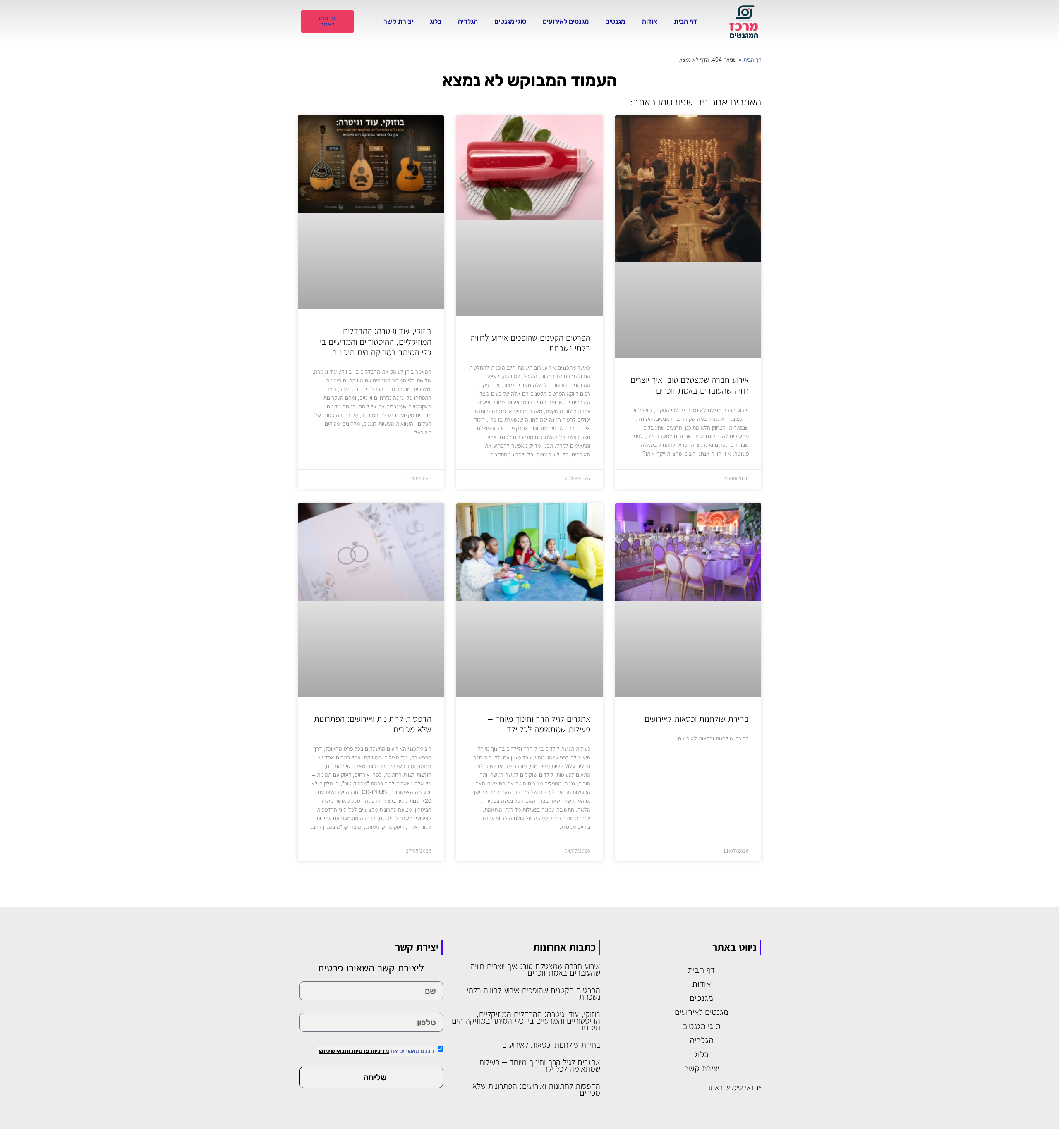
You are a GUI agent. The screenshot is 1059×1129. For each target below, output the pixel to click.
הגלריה (468, 21)
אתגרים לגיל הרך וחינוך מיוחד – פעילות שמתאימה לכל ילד (539, 1065)
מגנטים (615, 21)
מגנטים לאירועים (566, 21)
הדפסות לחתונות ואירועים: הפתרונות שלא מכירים (536, 1089)
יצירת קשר (398, 21)
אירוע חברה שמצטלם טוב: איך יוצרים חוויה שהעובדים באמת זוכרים (535, 969)
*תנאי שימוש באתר (734, 1087)
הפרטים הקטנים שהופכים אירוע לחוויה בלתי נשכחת (533, 993)
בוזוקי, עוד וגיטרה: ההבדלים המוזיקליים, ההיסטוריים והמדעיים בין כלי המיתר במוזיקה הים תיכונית (374, 341)
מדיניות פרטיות (369, 1051)
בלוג (435, 21)
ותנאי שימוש (334, 1051)
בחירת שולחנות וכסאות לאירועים (697, 718)
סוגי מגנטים (510, 21)
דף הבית (685, 21)
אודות (649, 21)
